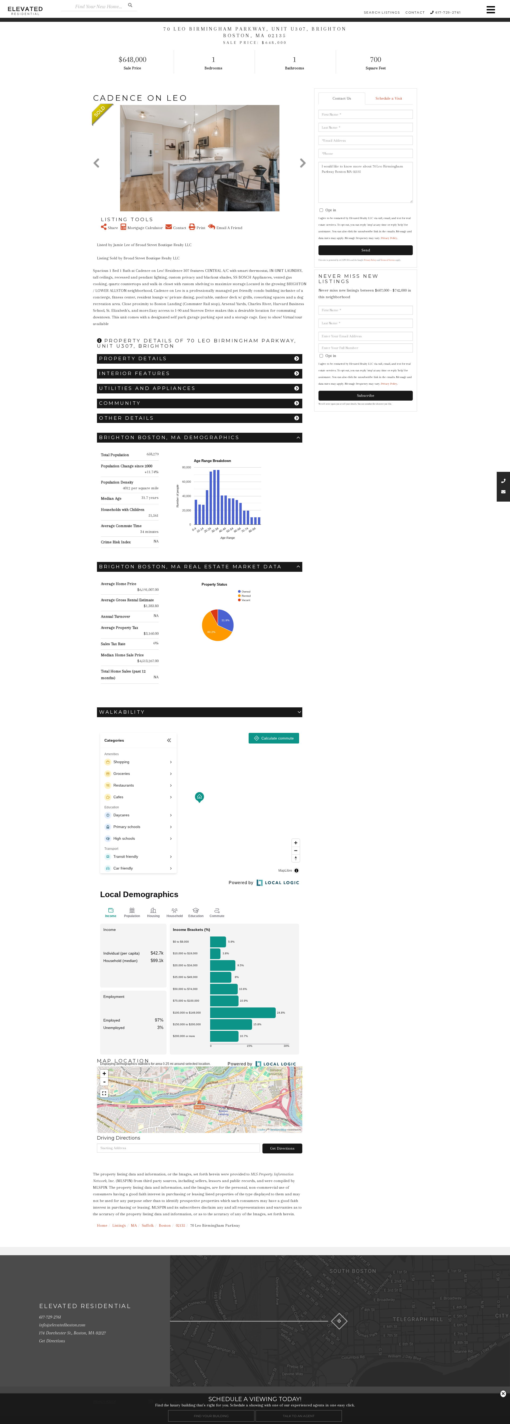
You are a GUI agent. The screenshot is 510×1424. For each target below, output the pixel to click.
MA (134, 1225)
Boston (165, 1225)
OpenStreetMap (278, 1129)
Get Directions (282, 1148)
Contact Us (342, 98)
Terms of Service (388, 260)
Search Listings (382, 12)
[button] (130, 5)
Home (102, 1225)
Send (366, 250)
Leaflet (261, 1129)
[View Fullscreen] (104, 1093)
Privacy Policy (389, 238)
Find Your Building (211, 1416)
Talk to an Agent (298, 1416)
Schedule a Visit (389, 98)
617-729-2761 (448, 12)
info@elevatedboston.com (62, 1325)
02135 (180, 1225)
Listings (119, 1225)
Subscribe (365, 395)
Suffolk (148, 1225)
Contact (415, 12)
